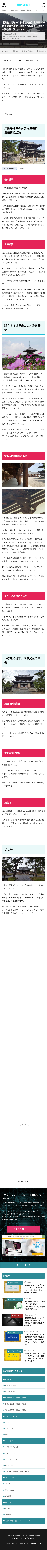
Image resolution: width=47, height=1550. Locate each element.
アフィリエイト (10, 1490)
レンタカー (9, 1465)
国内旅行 (8, 1515)
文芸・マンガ (17, 1315)
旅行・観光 (9, 1502)
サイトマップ (17, 1538)
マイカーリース (10, 1453)
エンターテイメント (12, 1416)
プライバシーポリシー (31, 1535)
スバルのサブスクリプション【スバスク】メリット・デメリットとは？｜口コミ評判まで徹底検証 (34, 1289)
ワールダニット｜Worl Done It (30, 1544)
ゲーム (7, 1422)
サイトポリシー (13, 1535)
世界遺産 (5, 10)
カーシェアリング (11, 1459)
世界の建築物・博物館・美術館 (20, 10)
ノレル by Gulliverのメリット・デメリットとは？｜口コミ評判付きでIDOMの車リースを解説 (34, 1357)
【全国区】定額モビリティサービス (17, 1471)
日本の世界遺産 (10, 36)
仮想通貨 (8, 1496)
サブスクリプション (15, 1283)
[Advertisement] (23, 1021)
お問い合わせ (30, 1538)
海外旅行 (8, 1508)
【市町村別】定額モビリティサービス (18, 1521)
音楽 (6, 1435)
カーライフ (9, 1441)
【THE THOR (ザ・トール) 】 (23, 1229)
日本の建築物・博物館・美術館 (26, 36)
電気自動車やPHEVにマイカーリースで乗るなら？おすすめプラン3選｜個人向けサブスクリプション (34, 1305)
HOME (6, 51)
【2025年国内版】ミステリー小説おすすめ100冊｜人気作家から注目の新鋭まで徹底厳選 (34, 1321)
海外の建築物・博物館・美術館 (15, 1410)
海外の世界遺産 (10, 1391)
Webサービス (9, 1478)
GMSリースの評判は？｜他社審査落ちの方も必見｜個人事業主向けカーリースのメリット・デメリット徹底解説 (34, 1339)
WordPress (9, 1484)
